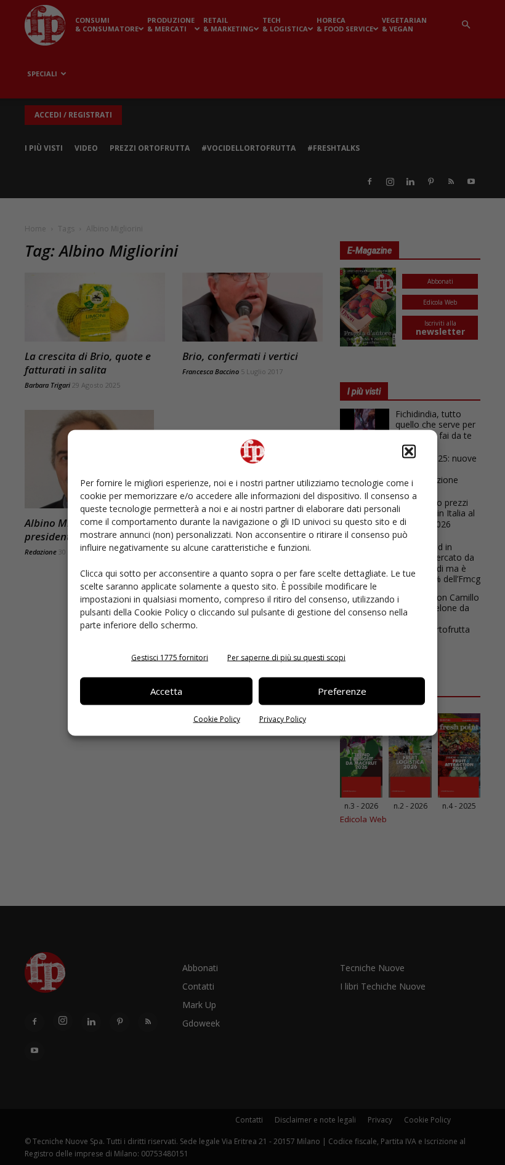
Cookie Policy (216, 718)
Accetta (166, 691)
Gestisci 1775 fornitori (169, 657)
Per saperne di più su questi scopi (286, 657)
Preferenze (342, 691)
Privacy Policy (282, 718)
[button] (409, 451)
